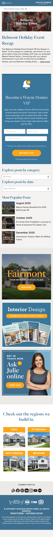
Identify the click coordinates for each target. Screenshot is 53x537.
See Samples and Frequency (27, 159)
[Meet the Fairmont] (26, 299)
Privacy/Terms (17, 513)
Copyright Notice (34, 513)
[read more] (45, 62)
